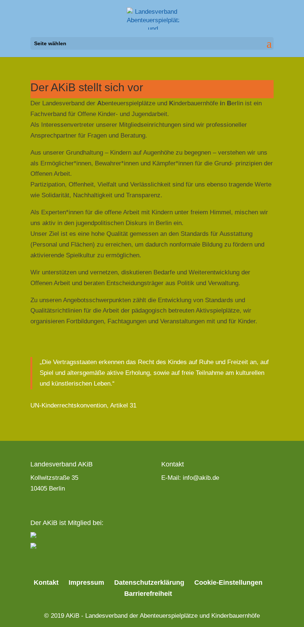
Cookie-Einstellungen (228, 582)
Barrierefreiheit (148, 593)
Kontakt (46, 582)
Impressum (86, 582)
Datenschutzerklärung (149, 582)
